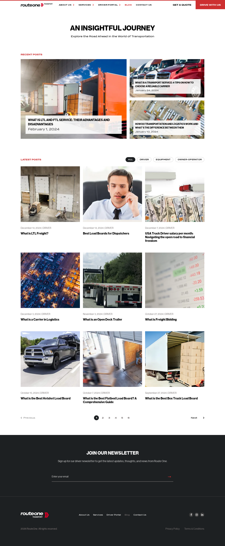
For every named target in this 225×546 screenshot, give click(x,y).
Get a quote (182, 5)
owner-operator (190, 159)
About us (65, 5)
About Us (84, 515)
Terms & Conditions (194, 528)
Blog (128, 5)
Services (85, 5)
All (130, 159)
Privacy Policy (172, 528)
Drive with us (210, 5)
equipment (163, 159)
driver (144, 159)
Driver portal (108, 5)
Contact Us (144, 5)
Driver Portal (114, 515)
